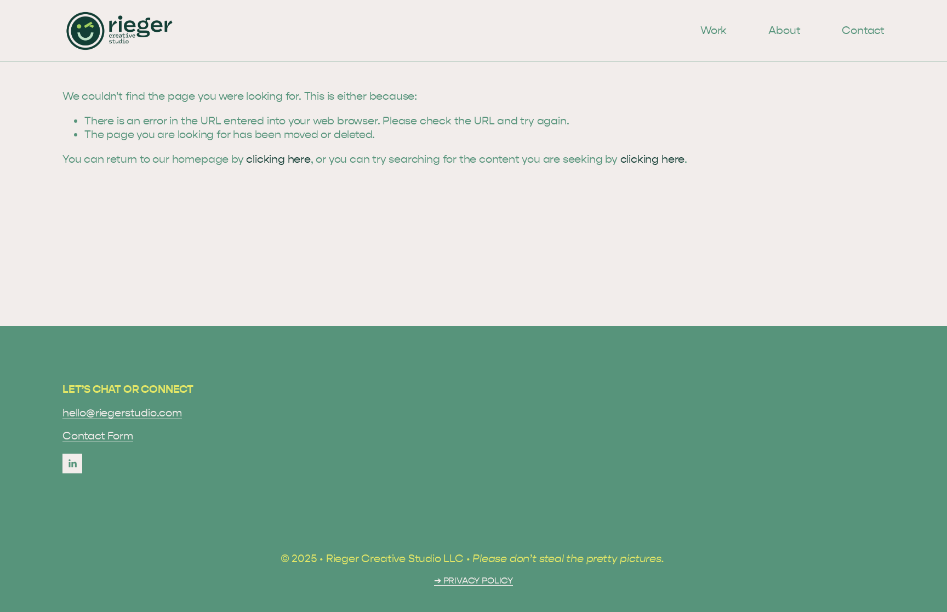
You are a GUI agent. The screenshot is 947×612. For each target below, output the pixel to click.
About (784, 30)
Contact (863, 30)
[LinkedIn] (72, 463)
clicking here (278, 159)
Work (713, 30)
